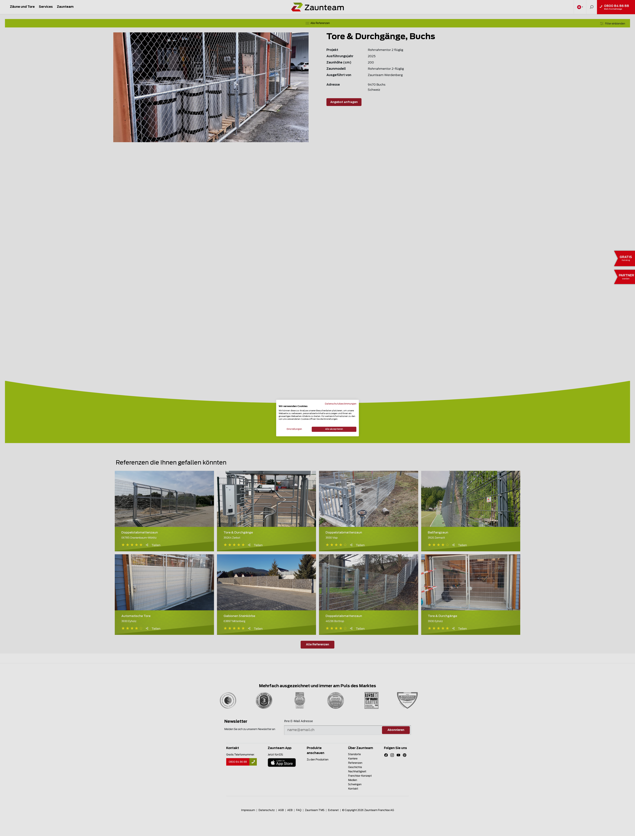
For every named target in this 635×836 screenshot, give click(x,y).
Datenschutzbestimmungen (340, 404)
